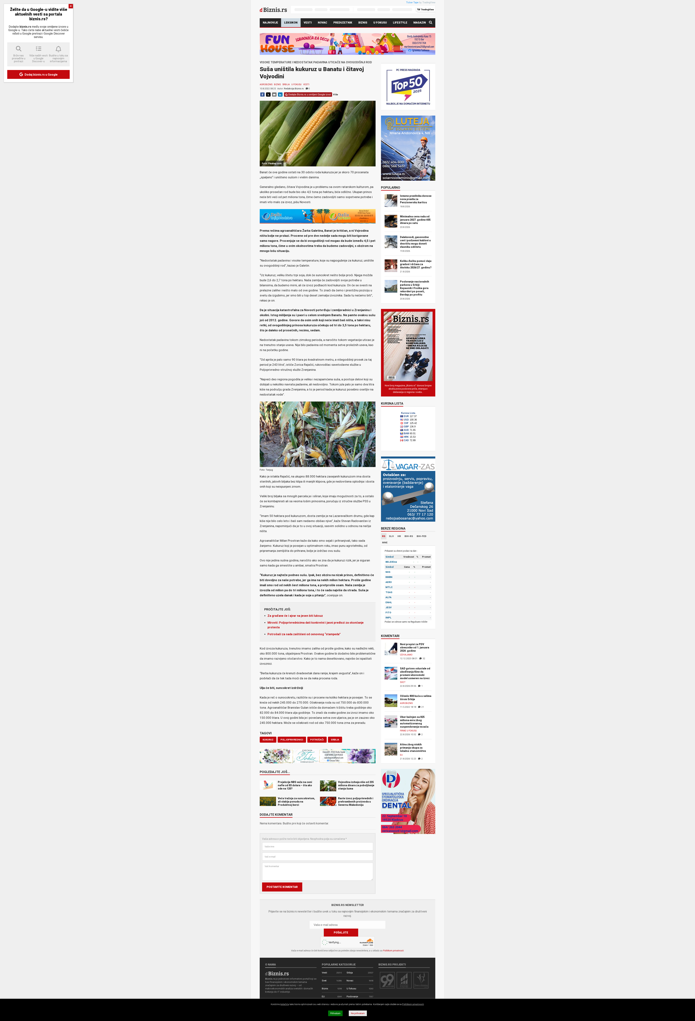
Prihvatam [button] (335, 1013)
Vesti (308, 22)
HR (399, 536)
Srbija (286, 84)
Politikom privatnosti (393, 950)
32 (423, 658)
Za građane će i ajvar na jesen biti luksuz (295, 615)
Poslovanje (352, 996)
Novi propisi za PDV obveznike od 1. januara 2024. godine (414, 647)
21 (422, 707)
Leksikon (291, 22)
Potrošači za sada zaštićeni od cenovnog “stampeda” (304, 634)
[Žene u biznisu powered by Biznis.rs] (421, 980)
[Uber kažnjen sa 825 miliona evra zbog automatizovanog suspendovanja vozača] (391, 721)
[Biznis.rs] (277, 973)
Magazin (419, 22)
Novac (322, 22)
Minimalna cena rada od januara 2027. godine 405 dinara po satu (415, 219)
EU (401, 755)
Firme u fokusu (408, 730)
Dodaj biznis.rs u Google (41, 74)
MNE (384, 542)
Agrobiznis (266, 84)
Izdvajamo (406, 654)
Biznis (362, 22)
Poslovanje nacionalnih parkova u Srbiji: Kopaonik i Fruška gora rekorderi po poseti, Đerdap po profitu (414, 288)
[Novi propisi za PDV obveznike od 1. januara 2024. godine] (391, 648)
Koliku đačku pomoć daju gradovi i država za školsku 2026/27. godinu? (415, 264)
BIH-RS (409, 536)
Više (335, 94)
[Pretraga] (430, 22)
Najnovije (270, 22)
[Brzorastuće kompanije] (404, 980)
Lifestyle (400, 22)
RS (383, 536)
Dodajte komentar (276, 814)
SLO (391, 536)
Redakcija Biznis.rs (294, 88)
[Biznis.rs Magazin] (408, 346)
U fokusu (380, 22)
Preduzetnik (342, 22)
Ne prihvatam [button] (358, 1013)
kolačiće (285, 1004)
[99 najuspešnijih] (387, 980)
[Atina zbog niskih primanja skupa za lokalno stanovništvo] (391, 749)
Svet (403, 682)
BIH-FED (421, 536)
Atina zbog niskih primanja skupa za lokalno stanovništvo (413, 747)
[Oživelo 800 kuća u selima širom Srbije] (391, 700)
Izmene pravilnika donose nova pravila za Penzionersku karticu (415, 199)
